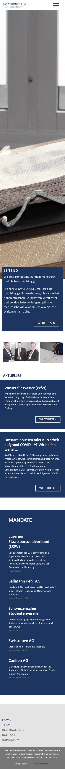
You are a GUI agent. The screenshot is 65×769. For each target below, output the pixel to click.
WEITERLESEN (46, 323)
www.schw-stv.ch (17, 630)
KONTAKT (8, 735)
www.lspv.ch (15, 571)
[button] (58, 352)
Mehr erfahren (41, 764)
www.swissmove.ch (18, 650)
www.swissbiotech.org (19, 678)
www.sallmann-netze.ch (20, 598)
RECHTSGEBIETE (13, 730)
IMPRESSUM (10, 740)
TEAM (6, 725)
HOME (6, 720)
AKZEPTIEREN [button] (21, 764)
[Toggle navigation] (56, 5)
